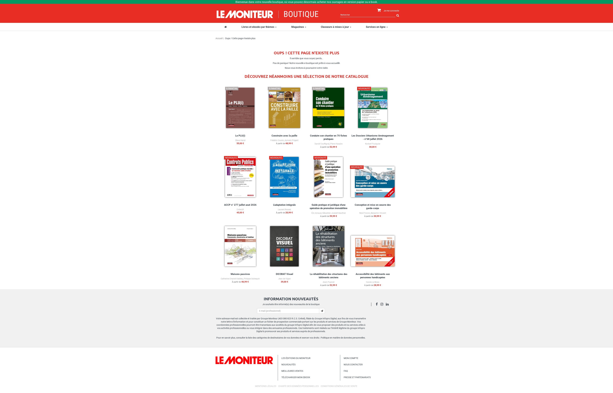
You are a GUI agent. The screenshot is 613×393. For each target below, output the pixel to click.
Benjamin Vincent (378, 213)
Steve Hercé (240, 140)
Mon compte (351, 358)
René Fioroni (364, 213)
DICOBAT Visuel (284, 274)
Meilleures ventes (292, 371)
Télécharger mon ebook (295, 377)
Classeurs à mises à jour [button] (335, 26)
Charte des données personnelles (298, 386)
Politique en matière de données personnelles (343, 337)
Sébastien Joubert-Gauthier (334, 213)
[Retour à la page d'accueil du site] (268, 13)
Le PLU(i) (240, 135)
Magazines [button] (298, 26)
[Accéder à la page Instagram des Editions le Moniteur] (382, 304)
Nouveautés (288, 364)
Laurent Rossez (284, 209)
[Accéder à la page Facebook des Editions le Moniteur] (377, 304)
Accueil (219, 38)
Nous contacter (353, 364)
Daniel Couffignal (322, 144)
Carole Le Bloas (372, 282)
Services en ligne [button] (376, 26)
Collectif (240, 209)
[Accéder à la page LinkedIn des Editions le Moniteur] (388, 304)
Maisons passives (240, 274)
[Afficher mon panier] (378, 10)
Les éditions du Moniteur (295, 358)
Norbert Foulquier (372, 144)
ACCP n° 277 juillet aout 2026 (240, 204)
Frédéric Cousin (277, 140)
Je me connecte (391, 10)
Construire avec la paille (284, 135)
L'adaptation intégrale (284, 204)
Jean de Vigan (284, 279)
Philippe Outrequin (252, 279)
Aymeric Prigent (291, 140)
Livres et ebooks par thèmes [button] (258, 26)
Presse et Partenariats (357, 377)
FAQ (346, 371)
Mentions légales (265, 386)
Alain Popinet (328, 282)
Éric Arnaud (316, 213)
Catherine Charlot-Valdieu (232, 279)
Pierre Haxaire (336, 144)
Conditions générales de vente (339, 386)
